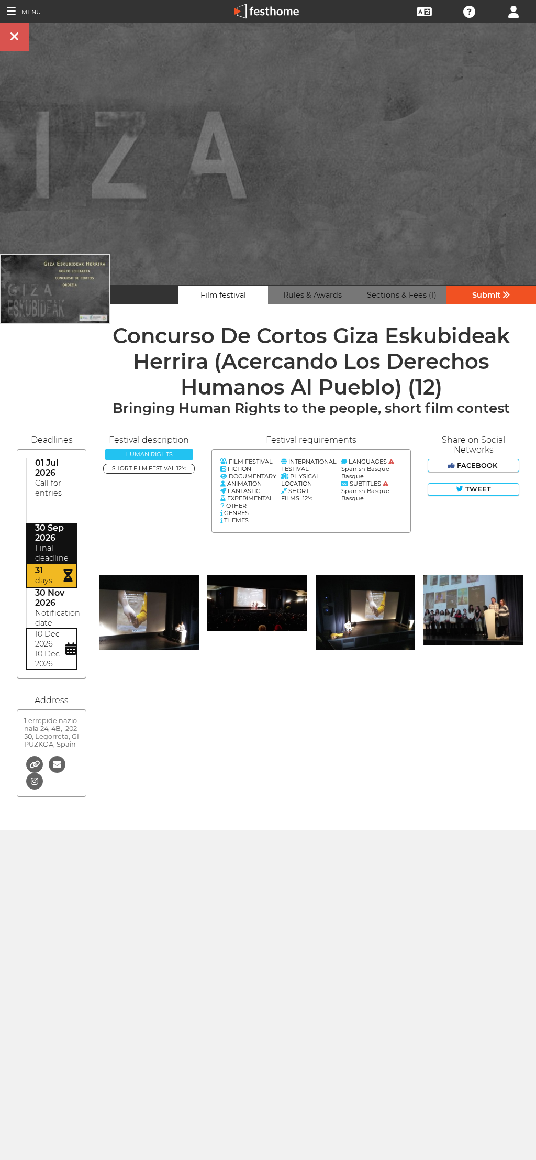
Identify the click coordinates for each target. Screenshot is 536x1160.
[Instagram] (34, 780)
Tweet (477, 489)
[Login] (513, 11)
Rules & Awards (312, 295)
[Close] (14, 37)
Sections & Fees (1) (402, 295)
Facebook (477, 465)
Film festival (223, 295)
